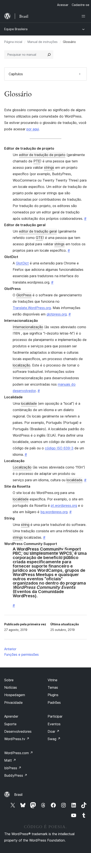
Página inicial (13, 42)
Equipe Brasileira (16, 29)
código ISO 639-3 (59, 448)
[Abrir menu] (84, 16)
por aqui (32, 129)
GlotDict (22, 263)
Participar (55, 716)
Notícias (10, 687)
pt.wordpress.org (64, 505)
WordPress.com (18, 753)
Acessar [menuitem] (62, 5)
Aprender (11, 716)
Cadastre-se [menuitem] (80, 5)
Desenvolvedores (18, 731)
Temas (53, 687)
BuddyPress (15, 775)
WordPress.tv (16, 739)
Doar (53, 731)
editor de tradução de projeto (42, 155)
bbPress (12, 768)
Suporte (10, 724)
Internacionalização (28, 327)
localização (21, 365)
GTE (39, 238)
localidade (29, 403)
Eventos (54, 724)
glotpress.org (57, 314)
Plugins (53, 695)
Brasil (18, 794)
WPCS (65, 553)
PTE (36, 161)
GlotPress (24, 295)
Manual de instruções (43, 42)
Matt (10, 760)
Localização (22, 467)
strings (49, 167)
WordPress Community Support (49, 549)
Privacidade (13, 702)
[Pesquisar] (49, 54)
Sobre (9, 680)
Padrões (54, 702)
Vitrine (52, 680)
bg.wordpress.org (54, 512)
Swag (54, 739)
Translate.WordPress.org (32, 308)
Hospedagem (14, 695)
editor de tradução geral (38, 231)
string (25, 524)
